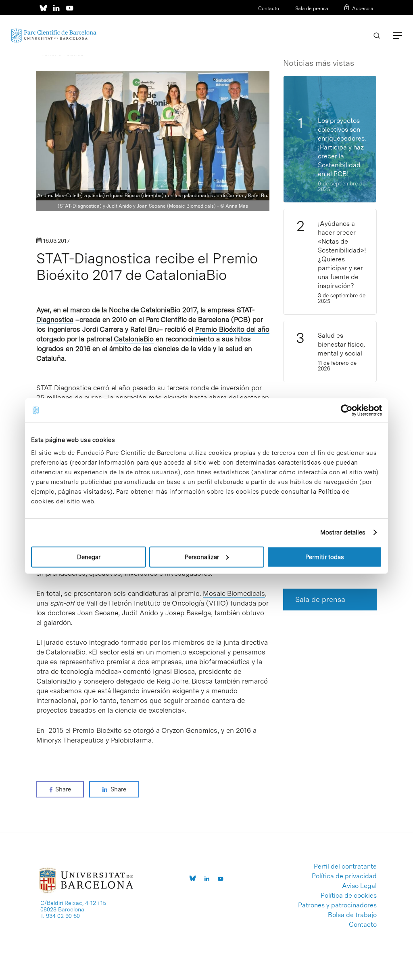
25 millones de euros (69, 397)
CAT (343, 19)
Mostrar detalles (343, 532)
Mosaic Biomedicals (234, 593)
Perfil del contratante (345, 866)
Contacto (268, 8)
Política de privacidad (344, 876)
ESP (355, 19)
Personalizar (202, 556)
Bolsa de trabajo (352, 915)
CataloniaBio (134, 339)
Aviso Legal (359, 886)
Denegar (88, 556)
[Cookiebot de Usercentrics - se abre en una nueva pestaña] (346, 410)
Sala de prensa (311, 8)
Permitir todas (324, 556)
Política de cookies (349, 895)
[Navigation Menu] (397, 36)
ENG (368, 19)
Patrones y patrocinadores (337, 905)
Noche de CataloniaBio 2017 (153, 310)
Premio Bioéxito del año (232, 329)
